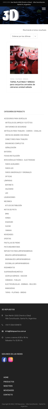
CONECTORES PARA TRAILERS (16, 139)
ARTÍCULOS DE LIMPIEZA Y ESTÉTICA (18, 123)
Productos (8, 382)
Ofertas (7, 239)
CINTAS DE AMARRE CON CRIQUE (17, 135)
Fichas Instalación (12, 156)
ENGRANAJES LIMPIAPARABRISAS (17, 259)
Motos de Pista (10, 210)
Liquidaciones (9, 197)
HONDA (7, 218)
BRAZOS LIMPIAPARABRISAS (15, 255)
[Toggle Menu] (44, 9)
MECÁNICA (8, 201)
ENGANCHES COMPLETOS (14, 143)
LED (6, 193)
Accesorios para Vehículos (15, 119)
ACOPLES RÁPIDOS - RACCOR (16, 276)
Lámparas (8, 181)
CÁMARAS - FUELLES (13, 280)
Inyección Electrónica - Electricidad (19, 160)
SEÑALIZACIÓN (10, 148)
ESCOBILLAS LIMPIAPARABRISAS (17, 263)
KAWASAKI (9, 222)
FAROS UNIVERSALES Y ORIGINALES (18, 172)
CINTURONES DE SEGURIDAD (15, 127)
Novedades (8, 234)
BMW (7, 214)
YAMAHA (8, 230)
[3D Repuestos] (14, 20)
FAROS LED (9, 168)
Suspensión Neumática (13, 272)
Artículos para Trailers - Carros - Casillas (22, 131)
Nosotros (8, 386)
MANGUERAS (10, 288)
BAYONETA (9, 185)
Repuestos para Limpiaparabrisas (18, 251)
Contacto (8, 395)
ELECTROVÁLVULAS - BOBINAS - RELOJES (20, 284)
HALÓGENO (9, 189)
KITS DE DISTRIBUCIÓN (13, 205)
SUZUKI (8, 226)
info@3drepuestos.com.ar (15, 331)
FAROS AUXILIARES (12, 164)
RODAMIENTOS (9, 267)
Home (5, 377)
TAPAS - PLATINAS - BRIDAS (19, 79)
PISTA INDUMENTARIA (12, 247)
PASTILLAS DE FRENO (12, 243)
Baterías (8, 152)
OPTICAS (8, 176)
